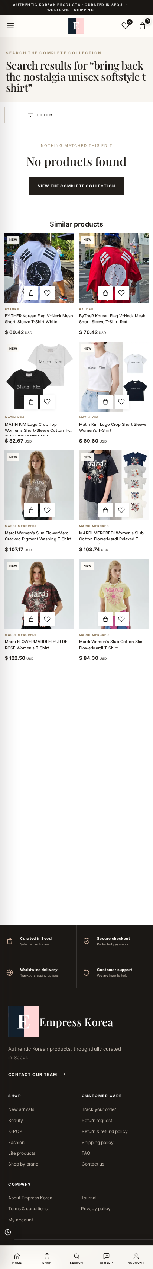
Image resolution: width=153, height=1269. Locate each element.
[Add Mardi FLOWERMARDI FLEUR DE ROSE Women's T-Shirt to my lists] (47, 619)
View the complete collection (76, 186)
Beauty (15, 1120)
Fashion (16, 1142)
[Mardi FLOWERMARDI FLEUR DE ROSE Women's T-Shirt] (39, 594)
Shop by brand (23, 1164)
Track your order (99, 1109)
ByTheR (12, 309)
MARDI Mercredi (20, 526)
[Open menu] (10, 25)
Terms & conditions (28, 1208)
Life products (21, 1153)
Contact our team (32, 1074)
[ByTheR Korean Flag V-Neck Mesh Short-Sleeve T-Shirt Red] (114, 268)
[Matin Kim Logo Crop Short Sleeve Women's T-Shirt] (114, 377)
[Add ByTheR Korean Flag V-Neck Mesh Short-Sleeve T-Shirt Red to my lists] (122, 293)
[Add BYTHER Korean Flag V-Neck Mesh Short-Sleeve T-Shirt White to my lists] (47, 293)
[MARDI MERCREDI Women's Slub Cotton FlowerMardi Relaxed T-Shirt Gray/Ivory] (114, 485)
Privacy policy (96, 1208)
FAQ (86, 1153)
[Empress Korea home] (76, 26)
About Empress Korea (30, 1198)
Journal (89, 1198)
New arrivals (21, 1109)
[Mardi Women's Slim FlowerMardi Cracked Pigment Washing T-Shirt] (39, 485)
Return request (97, 1120)
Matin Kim (14, 417)
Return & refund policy (105, 1131)
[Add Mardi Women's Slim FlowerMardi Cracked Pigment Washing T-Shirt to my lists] (47, 510)
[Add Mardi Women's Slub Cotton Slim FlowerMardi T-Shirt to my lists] (122, 619)
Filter (44, 115)
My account (20, 1220)
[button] (31, 293)
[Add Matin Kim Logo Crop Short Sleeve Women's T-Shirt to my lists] (122, 402)
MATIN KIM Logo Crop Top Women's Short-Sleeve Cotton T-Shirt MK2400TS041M (37, 430)
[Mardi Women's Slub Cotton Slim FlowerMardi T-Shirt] (114, 594)
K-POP (15, 1131)
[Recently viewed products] (8, 1232)
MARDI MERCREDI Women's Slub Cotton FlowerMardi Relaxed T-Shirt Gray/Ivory (111, 539)
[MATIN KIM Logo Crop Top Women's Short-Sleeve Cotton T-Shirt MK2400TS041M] (39, 377)
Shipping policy (98, 1142)
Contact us (93, 1164)
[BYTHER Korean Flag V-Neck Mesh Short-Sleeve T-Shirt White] (39, 268)
